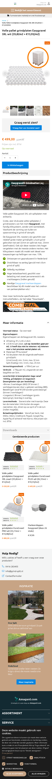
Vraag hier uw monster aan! (26, 127)
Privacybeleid (7, 753)
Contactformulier (13, 575)
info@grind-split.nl (14, 571)
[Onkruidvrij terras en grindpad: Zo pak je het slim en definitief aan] (26, 605)
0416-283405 (11, 566)
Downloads (10, 430)
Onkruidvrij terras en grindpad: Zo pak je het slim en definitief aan (25, 627)
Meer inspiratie (26, 681)
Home (4, 20)
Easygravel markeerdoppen (28, 283)
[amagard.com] (26, 699)
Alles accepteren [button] (14, 774)
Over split (12, 623)
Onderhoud (13, 666)
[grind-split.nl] (15, 4)
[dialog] (26, 752)
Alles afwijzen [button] (39, 774)
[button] (26, 768)
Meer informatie (13, 322)
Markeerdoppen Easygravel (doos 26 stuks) (37, 528)
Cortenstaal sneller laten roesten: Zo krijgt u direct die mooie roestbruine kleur (24, 671)
